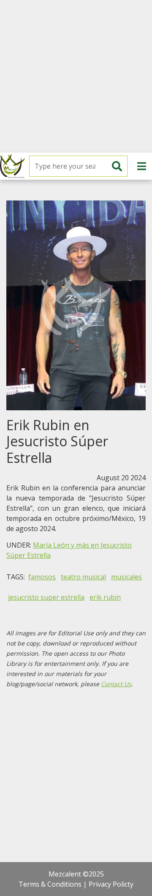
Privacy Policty (111, 884)
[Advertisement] (76, 76)
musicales (126, 577)
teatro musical (83, 577)
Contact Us (116, 684)
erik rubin (105, 597)
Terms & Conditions (50, 884)
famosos (42, 577)
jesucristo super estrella (46, 597)
